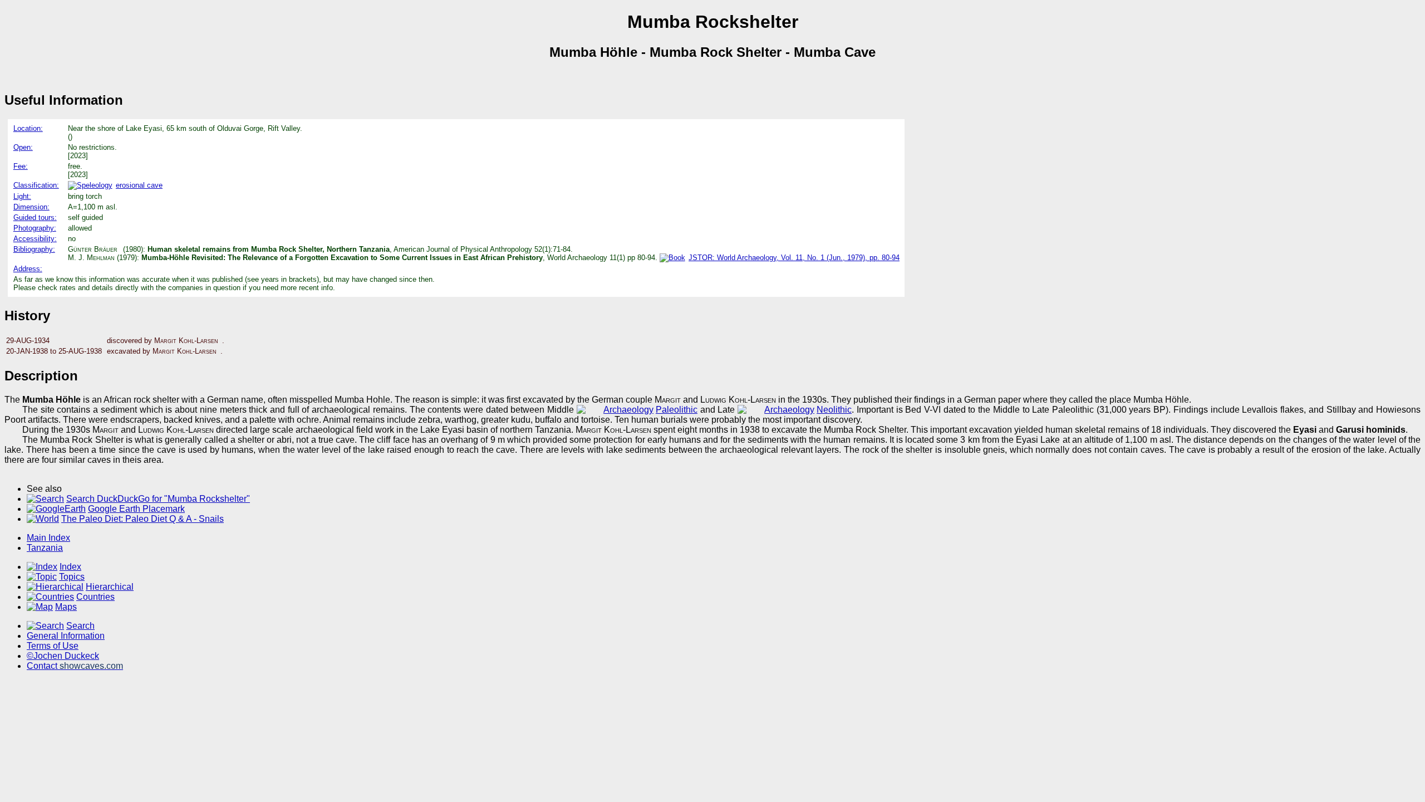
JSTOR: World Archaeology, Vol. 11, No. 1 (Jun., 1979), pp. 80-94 (794, 257)
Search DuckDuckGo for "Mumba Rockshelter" (158, 498)
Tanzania (45, 547)
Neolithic (834, 409)
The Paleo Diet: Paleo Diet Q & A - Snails (142, 519)
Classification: (36, 185)
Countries (95, 597)
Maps (66, 607)
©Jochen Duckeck (63, 656)
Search (80, 625)
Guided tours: (35, 217)
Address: (27, 269)
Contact (75, 666)
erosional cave (139, 185)
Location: (28, 128)
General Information (66, 635)
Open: (23, 147)
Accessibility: (35, 238)
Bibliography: (34, 249)
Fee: (20, 166)
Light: (22, 196)
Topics (72, 576)
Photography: (34, 228)
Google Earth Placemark (136, 509)
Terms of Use (52, 646)
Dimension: (31, 207)
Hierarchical (110, 586)
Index (70, 566)
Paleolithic (676, 409)
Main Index (48, 537)
